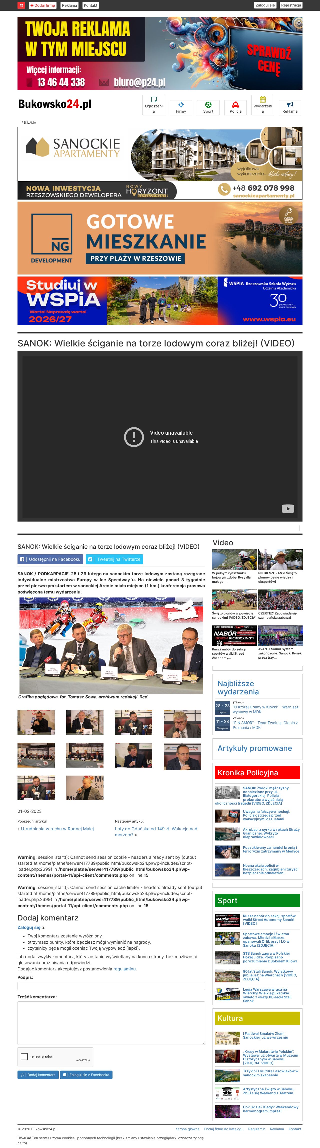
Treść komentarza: (37, 996)
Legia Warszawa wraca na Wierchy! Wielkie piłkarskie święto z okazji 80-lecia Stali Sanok (267, 995)
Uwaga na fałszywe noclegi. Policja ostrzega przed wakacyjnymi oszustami (266, 815)
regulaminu (125, 968)
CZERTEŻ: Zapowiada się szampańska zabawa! (277, 615)
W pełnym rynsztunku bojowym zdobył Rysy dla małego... (231, 577)
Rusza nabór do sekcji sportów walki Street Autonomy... (229, 653)
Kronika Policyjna (248, 772)
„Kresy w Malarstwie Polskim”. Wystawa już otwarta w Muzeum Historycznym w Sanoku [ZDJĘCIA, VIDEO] (270, 1057)
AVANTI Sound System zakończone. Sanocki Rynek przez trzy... (280, 653)
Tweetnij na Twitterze (118, 559)
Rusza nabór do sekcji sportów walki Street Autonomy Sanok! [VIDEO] (269, 920)
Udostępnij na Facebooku (54, 559)
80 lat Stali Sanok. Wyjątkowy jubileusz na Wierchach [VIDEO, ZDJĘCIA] (270, 975)
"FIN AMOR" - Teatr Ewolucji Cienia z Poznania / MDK (265, 723)
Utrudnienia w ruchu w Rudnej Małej (57, 828)
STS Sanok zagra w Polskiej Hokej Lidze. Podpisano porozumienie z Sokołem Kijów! (270, 957)
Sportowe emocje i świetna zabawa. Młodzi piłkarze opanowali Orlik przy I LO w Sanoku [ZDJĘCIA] (266, 939)
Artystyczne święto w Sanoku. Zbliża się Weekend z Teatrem (268, 1091)
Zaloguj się (265, 5)
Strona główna (188, 1129)
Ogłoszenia (154, 109)
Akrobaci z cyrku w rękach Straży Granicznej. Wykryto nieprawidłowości (271, 833)
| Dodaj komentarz (40, 1075)
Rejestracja (291, 5)
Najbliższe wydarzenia (238, 687)
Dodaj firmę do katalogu (224, 1129)
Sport (208, 111)
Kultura (230, 1018)
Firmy (181, 111)
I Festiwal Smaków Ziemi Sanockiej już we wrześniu (265, 1035)
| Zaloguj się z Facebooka (87, 1075)
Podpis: (25, 977)
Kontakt (90, 5)
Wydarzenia (263, 109)
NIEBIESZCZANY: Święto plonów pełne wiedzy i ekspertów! (277, 577)
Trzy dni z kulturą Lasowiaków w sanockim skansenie (270, 1073)
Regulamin (256, 1129)
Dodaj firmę (44, 5)
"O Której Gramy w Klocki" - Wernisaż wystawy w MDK (265, 707)
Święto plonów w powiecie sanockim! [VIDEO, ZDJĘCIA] (234, 615)
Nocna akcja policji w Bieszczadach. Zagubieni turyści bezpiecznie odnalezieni (270, 869)
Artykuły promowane (255, 748)
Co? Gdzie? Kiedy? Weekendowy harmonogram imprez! (270, 1109)
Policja (236, 111)
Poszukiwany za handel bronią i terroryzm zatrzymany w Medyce (271, 849)
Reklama (69, 5)
